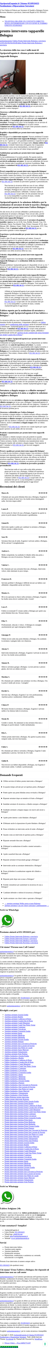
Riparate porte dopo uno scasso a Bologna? (18, 879)
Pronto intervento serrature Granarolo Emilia (20, 1159)
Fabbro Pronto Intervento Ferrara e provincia (21, 939)
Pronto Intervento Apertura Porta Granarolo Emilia (23, 1118)
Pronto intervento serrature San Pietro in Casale (22, 1176)
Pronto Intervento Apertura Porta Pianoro (19, 1128)
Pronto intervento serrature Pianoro (17, 1169)
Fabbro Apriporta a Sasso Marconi (17, 1091)
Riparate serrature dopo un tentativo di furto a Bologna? (23, 798)
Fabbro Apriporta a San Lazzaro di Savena (20, 1087)
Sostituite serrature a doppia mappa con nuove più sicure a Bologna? (23, 811)
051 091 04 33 (25, 106)
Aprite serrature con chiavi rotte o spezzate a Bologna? (22, 898)
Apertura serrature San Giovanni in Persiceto (21, 1044)
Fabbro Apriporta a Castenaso (15, 1068)
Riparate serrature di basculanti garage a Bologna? (21, 860)
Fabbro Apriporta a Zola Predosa (16, 1095)
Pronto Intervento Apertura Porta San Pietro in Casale (24, 1134)
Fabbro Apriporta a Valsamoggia (16, 1093)
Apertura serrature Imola (13, 1033)
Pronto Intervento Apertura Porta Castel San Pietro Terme (25, 1112)
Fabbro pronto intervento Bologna (17, 1099)
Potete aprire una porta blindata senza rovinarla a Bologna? (24, 793)
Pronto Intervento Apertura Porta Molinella (20, 1124)
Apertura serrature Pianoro (14, 1042)
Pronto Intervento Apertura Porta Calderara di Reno (23, 1106)
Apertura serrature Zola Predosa (16, 1054)
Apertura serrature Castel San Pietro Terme (20, 1025)
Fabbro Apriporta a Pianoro (14, 1083)
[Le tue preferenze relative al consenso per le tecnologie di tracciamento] (45, 1344)
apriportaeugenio (6, 41)
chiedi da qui (17, 1234)
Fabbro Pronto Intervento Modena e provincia (21, 941)
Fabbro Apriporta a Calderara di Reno (18, 1060)
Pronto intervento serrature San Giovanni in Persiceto (24, 1172)
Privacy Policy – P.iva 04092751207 (18, 1343)
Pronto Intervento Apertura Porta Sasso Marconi (22, 1136)
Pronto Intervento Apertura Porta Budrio (19, 1103)
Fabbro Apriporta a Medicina (15, 1077)
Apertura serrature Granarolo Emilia (17, 1031)
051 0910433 (19, 1232)
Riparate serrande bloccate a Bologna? (17, 841)
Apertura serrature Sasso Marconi (17, 1050)
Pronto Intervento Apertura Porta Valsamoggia (21, 1139)
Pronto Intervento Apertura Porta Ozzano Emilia (22, 1126)
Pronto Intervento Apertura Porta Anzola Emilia (22, 1101)
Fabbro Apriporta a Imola (14, 1075)
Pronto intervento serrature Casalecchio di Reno (22, 1149)
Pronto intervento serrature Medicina (18, 1163)
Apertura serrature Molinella (15, 1037)
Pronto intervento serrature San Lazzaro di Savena (23, 1174)
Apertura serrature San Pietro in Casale (18, 1048)
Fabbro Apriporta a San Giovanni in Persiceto (21, 1085)
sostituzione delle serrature (19, 324)
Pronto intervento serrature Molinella (18, 1165)
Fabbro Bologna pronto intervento (17, 1097)
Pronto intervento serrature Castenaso (18, 1155)
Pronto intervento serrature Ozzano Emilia (20, 1167)
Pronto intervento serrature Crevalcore (18, 1157)
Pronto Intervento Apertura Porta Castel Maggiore (22, 1110)
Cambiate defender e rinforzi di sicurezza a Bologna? (22, 893)
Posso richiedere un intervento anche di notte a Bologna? (23, 829)
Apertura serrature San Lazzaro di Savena (20, 1046)
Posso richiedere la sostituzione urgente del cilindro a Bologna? (21, 872)
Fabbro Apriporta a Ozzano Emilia (17, 1081)
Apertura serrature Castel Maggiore (17, 1023)
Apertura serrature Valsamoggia (16, 1052)
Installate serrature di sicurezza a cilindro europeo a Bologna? (25, 804)
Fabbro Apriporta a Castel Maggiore (18, 1064)
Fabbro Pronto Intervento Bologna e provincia (29, 41)
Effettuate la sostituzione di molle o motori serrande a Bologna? (21, 847)
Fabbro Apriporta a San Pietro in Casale (19, 1089)
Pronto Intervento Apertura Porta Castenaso (20, 1114)
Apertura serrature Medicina (15, 1035)
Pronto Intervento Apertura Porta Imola (19, 1120)
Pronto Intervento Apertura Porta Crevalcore (20, 1116)
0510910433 (25, 998)
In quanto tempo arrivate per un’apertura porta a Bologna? (24, 787)
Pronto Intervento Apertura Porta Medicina (20, 1122)
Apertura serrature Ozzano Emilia (17, 1039)
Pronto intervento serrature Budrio (17, 1145)
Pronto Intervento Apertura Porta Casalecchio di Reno (24, 1108)
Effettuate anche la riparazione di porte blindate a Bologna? (24, 823)
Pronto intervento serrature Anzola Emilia (19, 1143)
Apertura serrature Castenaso (15, 1027)
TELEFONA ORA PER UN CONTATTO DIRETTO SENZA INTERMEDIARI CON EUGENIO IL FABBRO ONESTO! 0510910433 (26, 23)
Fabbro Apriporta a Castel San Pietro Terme (20, 1066)
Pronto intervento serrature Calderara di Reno (21, 1147)
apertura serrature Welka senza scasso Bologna (22, 903)
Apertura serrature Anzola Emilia (16, 1015)
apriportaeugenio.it (6, 952)
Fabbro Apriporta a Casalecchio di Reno (19, 1062)
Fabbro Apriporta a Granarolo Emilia (18, 1072)
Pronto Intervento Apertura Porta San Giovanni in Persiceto (26, 1130)
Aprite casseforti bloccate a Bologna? (16, 854)
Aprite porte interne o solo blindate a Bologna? (20, 818)
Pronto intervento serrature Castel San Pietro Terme (23, 1153)
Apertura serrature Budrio (14, 1017)
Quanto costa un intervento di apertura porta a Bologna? (23, 835)
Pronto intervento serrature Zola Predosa (19, 1182)
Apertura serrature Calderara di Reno (18, 1019)
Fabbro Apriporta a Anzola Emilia (17, 1056)
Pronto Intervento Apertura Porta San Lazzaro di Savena (25, 1132)
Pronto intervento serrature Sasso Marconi (20, 1178)
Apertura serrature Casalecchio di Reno (19, 1021)
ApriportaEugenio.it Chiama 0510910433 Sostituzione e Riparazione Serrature (19, 4)
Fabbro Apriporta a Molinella (15, 1079)
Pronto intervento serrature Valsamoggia (19, 1180)
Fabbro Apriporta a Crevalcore (16, 1070)
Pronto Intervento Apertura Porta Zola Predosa (21, 1141)
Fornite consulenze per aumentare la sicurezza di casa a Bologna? (22, 886)
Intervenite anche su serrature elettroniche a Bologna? (22, 866)
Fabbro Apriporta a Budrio (14, 1058)
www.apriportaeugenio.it (20, 1238)
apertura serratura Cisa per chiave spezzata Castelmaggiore (27, 906)
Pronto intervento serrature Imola (16, 1161)
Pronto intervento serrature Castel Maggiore (20, 1151)
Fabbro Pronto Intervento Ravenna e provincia (21, 943)
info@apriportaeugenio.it (19, 1236)
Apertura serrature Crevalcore (15, 1029)
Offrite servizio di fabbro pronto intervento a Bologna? (22, 781)
